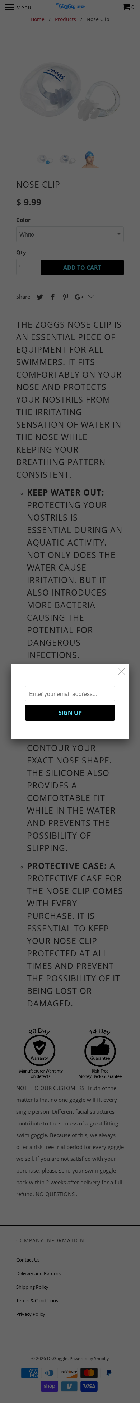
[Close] (122, 671)
